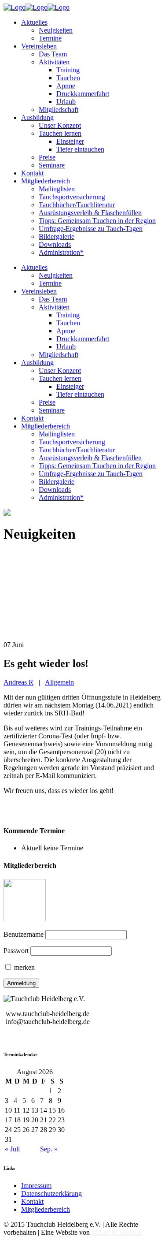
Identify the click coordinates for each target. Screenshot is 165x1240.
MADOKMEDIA (117, 1232)
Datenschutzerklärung (51, 1193)
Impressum (36, 1185)
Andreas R (18, 682)
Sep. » (49, 1149)
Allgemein (59, 682)
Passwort (16, 950)
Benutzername (24, 934)
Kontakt (32, 1201)
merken (23, 967)
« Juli (12, 1149)
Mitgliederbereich (45, 1209)
